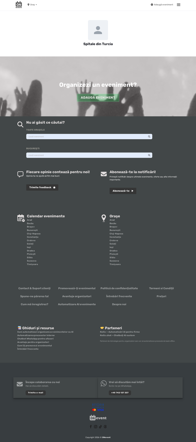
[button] (179, 4)
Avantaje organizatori (76, 296)
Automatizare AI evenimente (77, 304)
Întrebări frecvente (119, 296)
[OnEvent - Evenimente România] (18, 4)
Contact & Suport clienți (34, 288)
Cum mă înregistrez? (34, 304)
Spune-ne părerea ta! (34, 296)
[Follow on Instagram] (95, 427)
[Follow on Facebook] (90, 427)
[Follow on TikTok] (100, 427)
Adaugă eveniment (163, 4)
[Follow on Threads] (105, 427)
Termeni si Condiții (161, 288)
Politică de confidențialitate (119, 288)
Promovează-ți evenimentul (76, 288)
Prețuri (161, 296)
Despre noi (119, 304)
